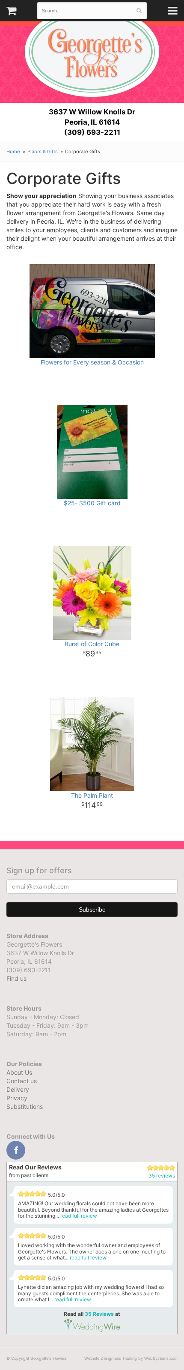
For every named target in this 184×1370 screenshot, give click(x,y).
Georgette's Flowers (92, 52)
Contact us (21, 1080)
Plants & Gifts (42, 151)
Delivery (17, 1089)
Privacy (16, 1098)
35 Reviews (99, 1314)
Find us (16, 978)
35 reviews (161, 1175)
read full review (78, 1216)
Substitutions (24, 1106)
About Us (19, 1072)
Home (13, 151)
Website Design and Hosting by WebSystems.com (131, 1358)
